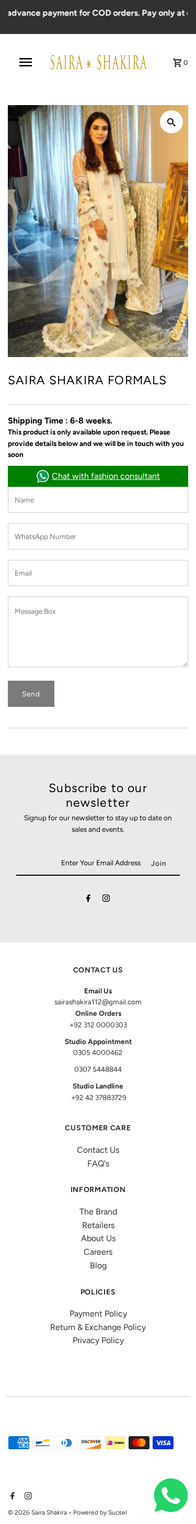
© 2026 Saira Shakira (38, 1512)
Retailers (98, 1225)
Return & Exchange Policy (98, 1327)
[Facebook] (88, 900)
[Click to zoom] (171, 121)
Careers (98, 1252)
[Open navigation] (25, 62)
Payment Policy (98, 1314)
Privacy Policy (98, 1340)
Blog (98, 1265)
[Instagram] (106, 900)
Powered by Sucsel (100, 1512)
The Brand (98, 1212)
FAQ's (98, 1163)
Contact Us (98, 1150)
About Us (98, 1238)
